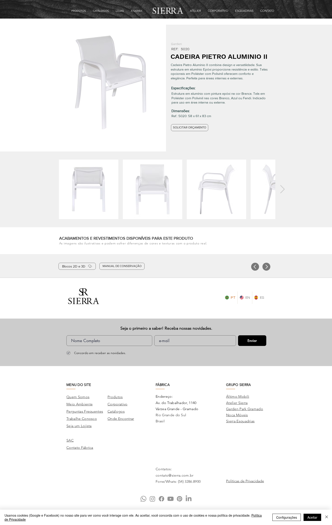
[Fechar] (326, 517)
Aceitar (312, 517)
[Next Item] (282, 189)
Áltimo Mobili (237, 396)
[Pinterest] (179, 498)
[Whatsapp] (143, 498)
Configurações (286, 517)
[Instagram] (152, 498)
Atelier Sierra (237, 403)
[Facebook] (161, 498)
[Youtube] (170, 498)
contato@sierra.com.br (175, 475)
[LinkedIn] (188, 498)
